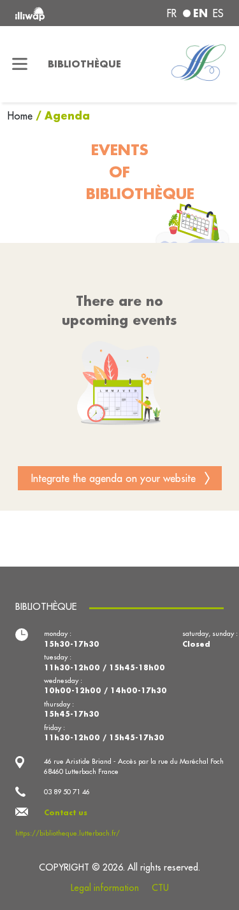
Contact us (65, 812)
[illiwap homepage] (54, 13)
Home (22, 115)
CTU (160, 887)
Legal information (105, 887)
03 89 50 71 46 (67, 791)
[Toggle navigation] (20, 64)
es (218, 13)
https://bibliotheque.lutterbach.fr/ (67, 833)
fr (172, 13)
